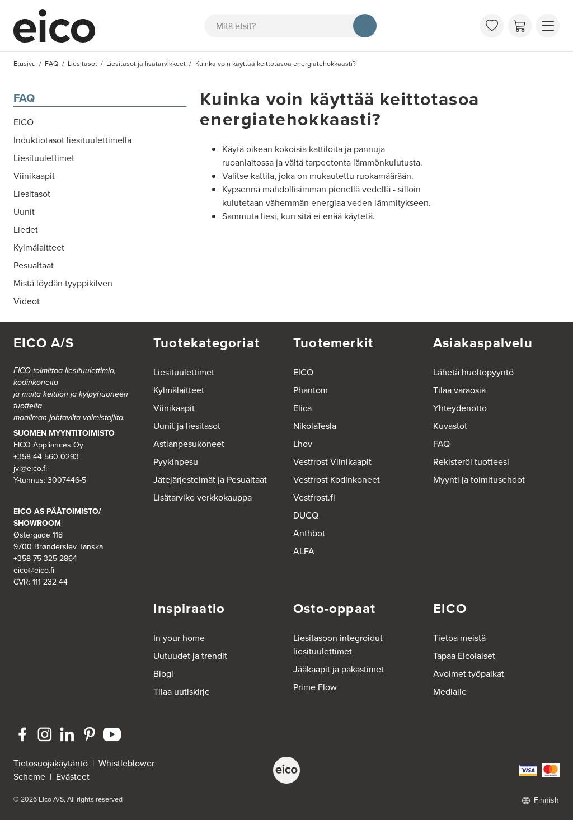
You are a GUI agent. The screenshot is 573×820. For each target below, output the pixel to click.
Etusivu (24, 64)
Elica (302, 408)
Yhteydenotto (460, 408)
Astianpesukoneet (188, 443)
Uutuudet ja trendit (190, 655)
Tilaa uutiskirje (181, 691)
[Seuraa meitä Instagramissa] (45, 734)
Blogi (163, 673)
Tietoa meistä (459, 638)
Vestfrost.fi (314, 497)
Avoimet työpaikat (468, 673)
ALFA (303, 551)
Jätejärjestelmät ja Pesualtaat (210, 479)
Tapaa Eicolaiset (464, 655)
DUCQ (305, 515)
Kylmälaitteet (178, 390)
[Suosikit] (492, 25)
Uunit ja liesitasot (186, 426)
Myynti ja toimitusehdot (479, 479)
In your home (179, 638)
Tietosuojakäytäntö (50, 763)
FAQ (24, 97)
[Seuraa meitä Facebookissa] (22, 734)
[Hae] (365, 25)
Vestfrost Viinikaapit (332, 461)
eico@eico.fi (33, 570)
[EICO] (286, 770)
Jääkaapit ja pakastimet (338, 669)
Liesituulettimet (183, 372)
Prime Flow (315, 687)
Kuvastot (450, 426)
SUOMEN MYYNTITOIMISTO (64, 433)
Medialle (450, 691)
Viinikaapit (174, 408)
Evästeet (73, 776)
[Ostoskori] (520, 25)
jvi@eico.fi (30, 468)
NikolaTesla (314, 426)
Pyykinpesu (175, 461)
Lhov (302, 443)
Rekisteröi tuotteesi (471, 461)
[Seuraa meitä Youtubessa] (112, 734)
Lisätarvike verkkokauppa (202, 497)
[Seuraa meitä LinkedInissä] (67, 734)
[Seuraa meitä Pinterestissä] (89, 734)
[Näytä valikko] (548, 25)
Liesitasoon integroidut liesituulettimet (338, 645)
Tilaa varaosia (459, 390)
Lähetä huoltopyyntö (473, 372)
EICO (303, 372)
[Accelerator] (59, 26)
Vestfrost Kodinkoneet (336, 479)
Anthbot (309, 533)
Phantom (310, 390)
